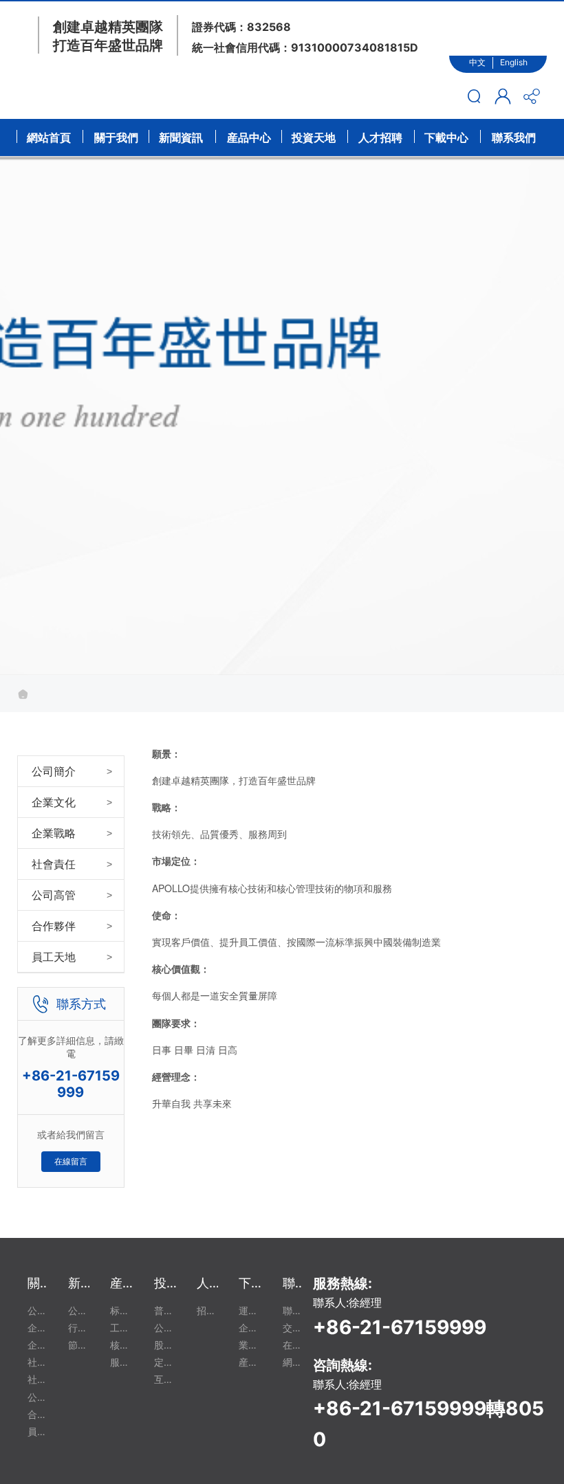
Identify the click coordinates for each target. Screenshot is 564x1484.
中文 (477, 62)
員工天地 (54, 957)
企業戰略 (54, 833)
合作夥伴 (54, 926)
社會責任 (54, 864)
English (514, 62)
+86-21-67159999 (71, 1083)
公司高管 (54, 895)
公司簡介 (54, 771)
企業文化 (54, 802)
